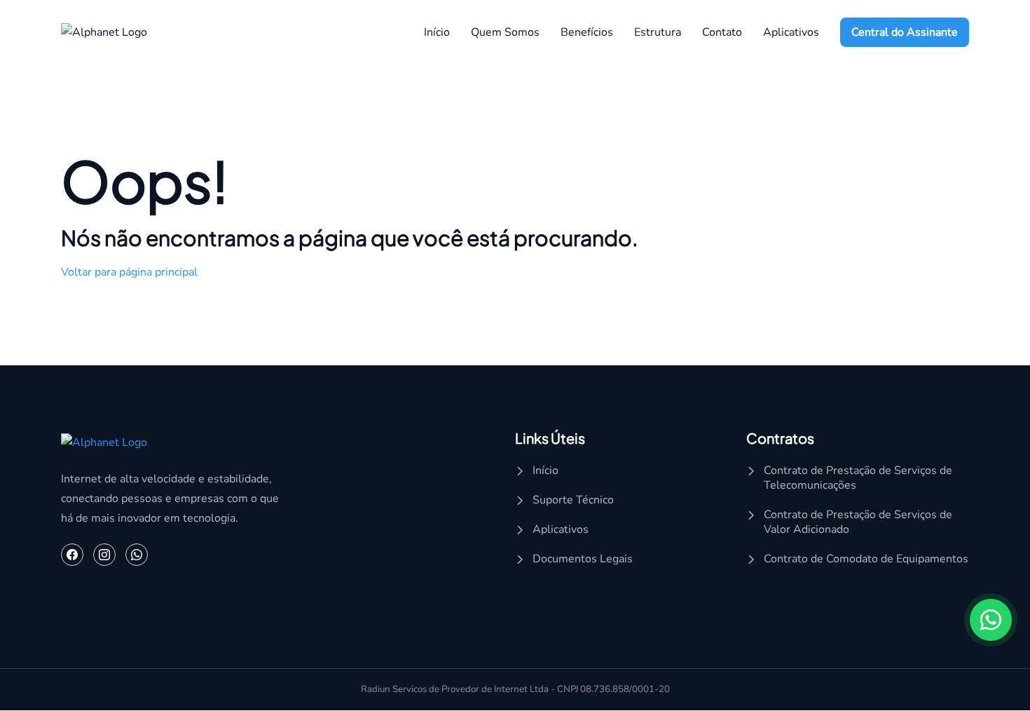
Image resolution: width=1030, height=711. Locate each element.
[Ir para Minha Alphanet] (104, 31)
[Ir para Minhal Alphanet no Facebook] (72, 555)
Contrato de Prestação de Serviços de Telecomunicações (858, 478)
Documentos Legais (583, 559)
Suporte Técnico (573, 500)
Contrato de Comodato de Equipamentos (866, 559)
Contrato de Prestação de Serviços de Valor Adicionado (858, 522)
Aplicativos (561, 529)
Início (437, 32)
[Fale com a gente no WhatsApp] (136, 555)
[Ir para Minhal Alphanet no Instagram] (104, 555)
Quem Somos (505, 32)
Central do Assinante (904, 32)
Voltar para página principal (129, 272)
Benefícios (587, 32)
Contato (722, 32)
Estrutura (657, 32)
